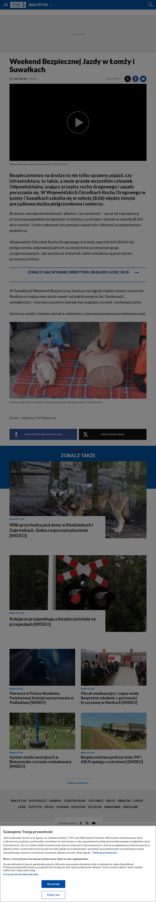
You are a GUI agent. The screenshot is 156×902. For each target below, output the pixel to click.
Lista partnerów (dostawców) (20, 874)
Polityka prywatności (104, 852)
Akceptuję (53, 883)
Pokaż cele (53, 894)
